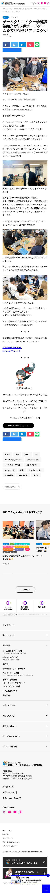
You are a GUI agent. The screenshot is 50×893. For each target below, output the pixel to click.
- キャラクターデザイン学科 (14, 683)
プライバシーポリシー (10, 846)
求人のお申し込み (10, 798)
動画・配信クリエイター (13, 459)
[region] (25, 547)
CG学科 (6, 664)
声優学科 (6, 695)
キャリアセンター (35, 470)
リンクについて (8, 838)
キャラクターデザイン (13, 465)
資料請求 (6, 786)
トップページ (8, 624)
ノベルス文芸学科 (10, 690)
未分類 (36, 475)
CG (36, 454)
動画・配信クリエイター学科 (14, 668)
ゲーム (6, 17)
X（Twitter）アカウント (12, 347)
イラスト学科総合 (10, 679)
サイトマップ (7, 830)
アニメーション (32, 459)
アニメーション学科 (11, 673)
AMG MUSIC (23, 475)
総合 (17, 454)
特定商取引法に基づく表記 (11, 842)
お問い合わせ (8, 792)
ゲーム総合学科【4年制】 (12, 650)
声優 (21, 470)
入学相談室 (9, 475)
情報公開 (5, 834)
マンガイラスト (32, 465)
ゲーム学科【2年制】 (10, 657)
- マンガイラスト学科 (11, 686)
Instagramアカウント (12, 351)
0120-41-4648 (11, 776)
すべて (7, 454)
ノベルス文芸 (9, 470)
